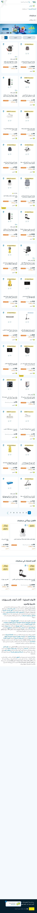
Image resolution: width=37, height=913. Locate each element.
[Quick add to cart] (21, 44)
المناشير (23, 627)
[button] (21, 909)
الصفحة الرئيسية (32, 9)
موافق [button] (31, 908)
